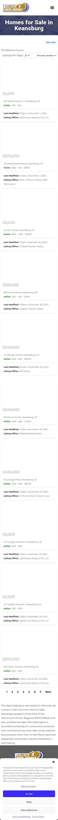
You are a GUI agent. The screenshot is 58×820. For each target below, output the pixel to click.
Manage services (28, 786)
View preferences (29, 810)
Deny (29, 802)
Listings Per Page (13, 55)
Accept (29, 794)
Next (48, 691)
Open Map (50, 42)
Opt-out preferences (21, 816)
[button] (53, 761)
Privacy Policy (38, 816)
